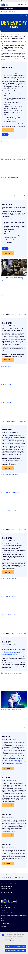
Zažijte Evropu (5, 214)
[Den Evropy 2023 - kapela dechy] (14, 482)
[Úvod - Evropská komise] (4, 4)
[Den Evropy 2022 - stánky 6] (14, 586)
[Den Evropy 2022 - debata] (14, 622)
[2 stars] (4, 877)
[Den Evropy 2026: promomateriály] (14, 185)
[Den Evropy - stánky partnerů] (14, 303)
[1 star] (3, 877)
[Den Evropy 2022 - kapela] (14, 604)
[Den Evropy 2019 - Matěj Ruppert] (14, 699)
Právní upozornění (5, 923)
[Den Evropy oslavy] (14, 374)
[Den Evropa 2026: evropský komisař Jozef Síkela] (14, 167)
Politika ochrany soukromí (7, 921)
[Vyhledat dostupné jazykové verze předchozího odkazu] (25, 41)
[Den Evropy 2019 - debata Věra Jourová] (14, 681)
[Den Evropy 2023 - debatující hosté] (14, 500)
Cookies (3, 918)
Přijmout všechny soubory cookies (16, 946)
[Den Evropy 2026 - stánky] (14, 148)
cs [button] (18, 4)
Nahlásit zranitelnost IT (6, 912)
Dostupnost (4, 926)
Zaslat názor (20, 877)
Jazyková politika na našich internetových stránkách (14, 915)
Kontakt (3, 910)
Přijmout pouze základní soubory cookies (16, 950)
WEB (5, 134)
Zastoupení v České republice (9, 11)
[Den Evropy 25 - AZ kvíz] (14, 267)
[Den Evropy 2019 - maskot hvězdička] (14, 717)
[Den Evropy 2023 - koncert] (14, 518)
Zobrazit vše (22, 196)
